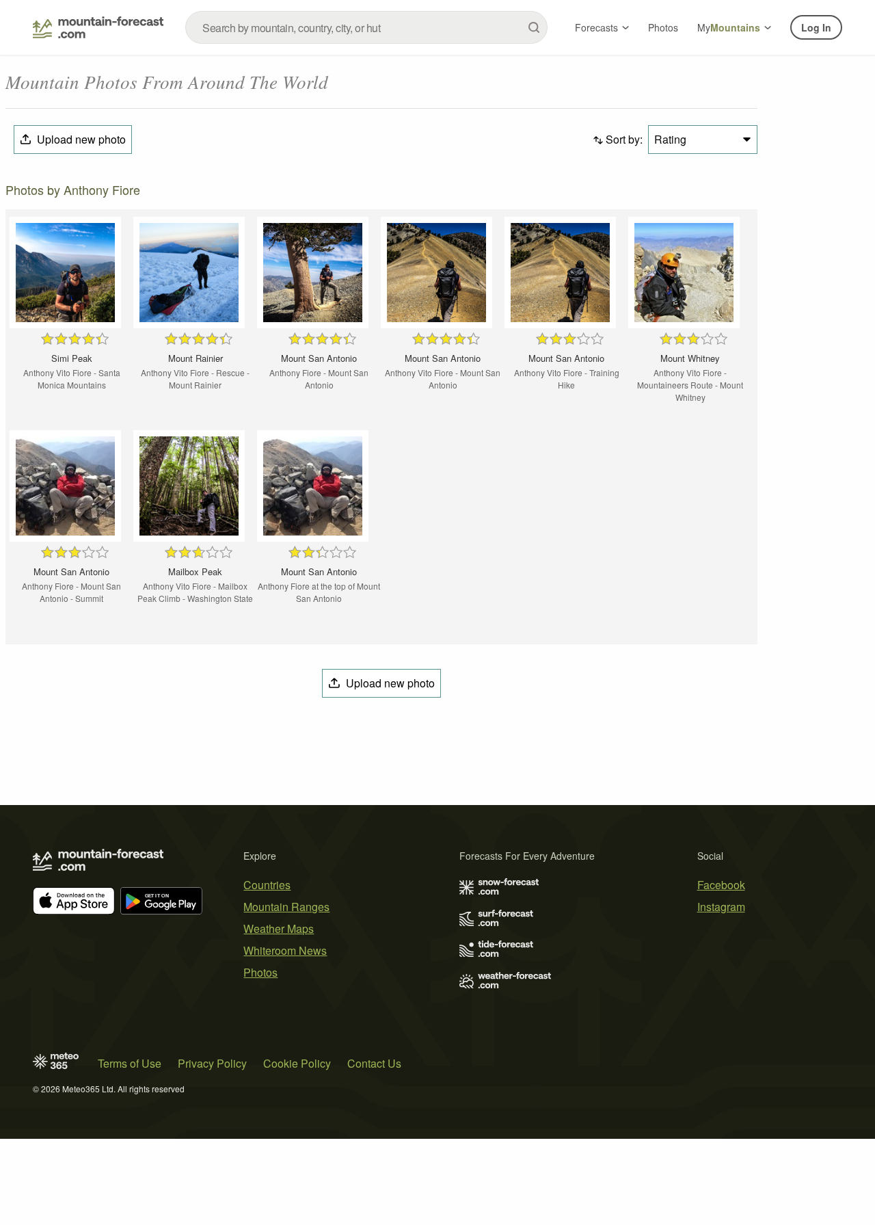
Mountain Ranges (286, 906)
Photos (663, 27)
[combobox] (366, 27)
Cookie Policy (297, 1063)
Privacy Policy (212, 1063)
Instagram (721, 906)
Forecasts (596, 27)
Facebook (721, 885)
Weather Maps (278, 928)
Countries (267, 885)
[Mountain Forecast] (98, 27)
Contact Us (374, 1063)
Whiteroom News (285, 950)
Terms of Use (129, 1063)
